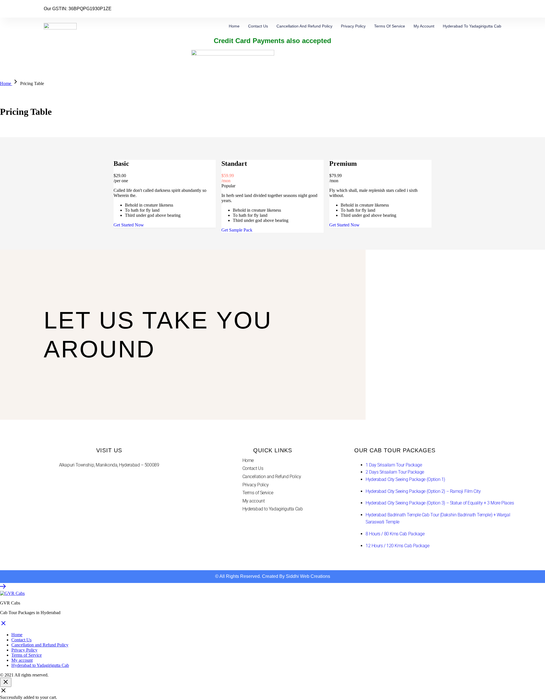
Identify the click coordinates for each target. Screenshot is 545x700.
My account (424, 26)
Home (234, 26)
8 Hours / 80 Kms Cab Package (395, 533)
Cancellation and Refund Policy (304, 26)
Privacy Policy (353, 26)
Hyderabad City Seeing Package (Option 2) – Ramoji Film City (423, 491)
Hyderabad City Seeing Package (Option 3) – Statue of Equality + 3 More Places (440, 503)
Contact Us (258, 26)
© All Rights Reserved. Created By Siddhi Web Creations (272, 576)
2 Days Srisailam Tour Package (395, 472)
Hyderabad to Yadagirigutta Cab (472, 26)
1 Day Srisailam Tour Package (394, 465)
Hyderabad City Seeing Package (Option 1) (405, 479)
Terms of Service (389, 26)
